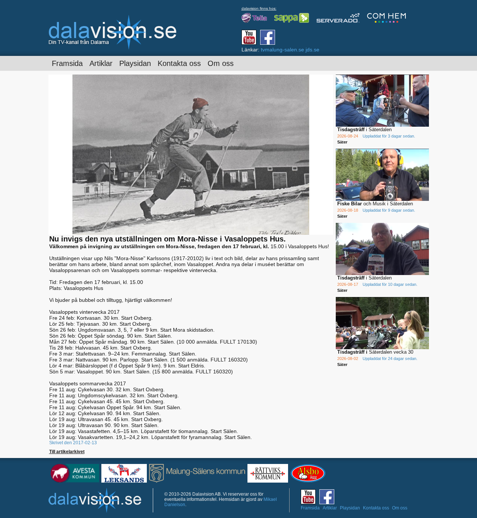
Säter (342, 142)
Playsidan (135, 63)
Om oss (221, 63)
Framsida (67, 63)
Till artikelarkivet (67, 451)
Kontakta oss (179, 63)
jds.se (312, 50)
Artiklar (101, 63)
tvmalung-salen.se (282, 50)
